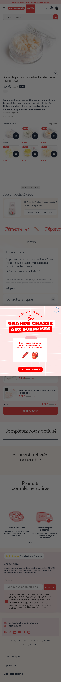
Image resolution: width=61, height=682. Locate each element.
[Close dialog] (56, 310)
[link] (30, 341)
